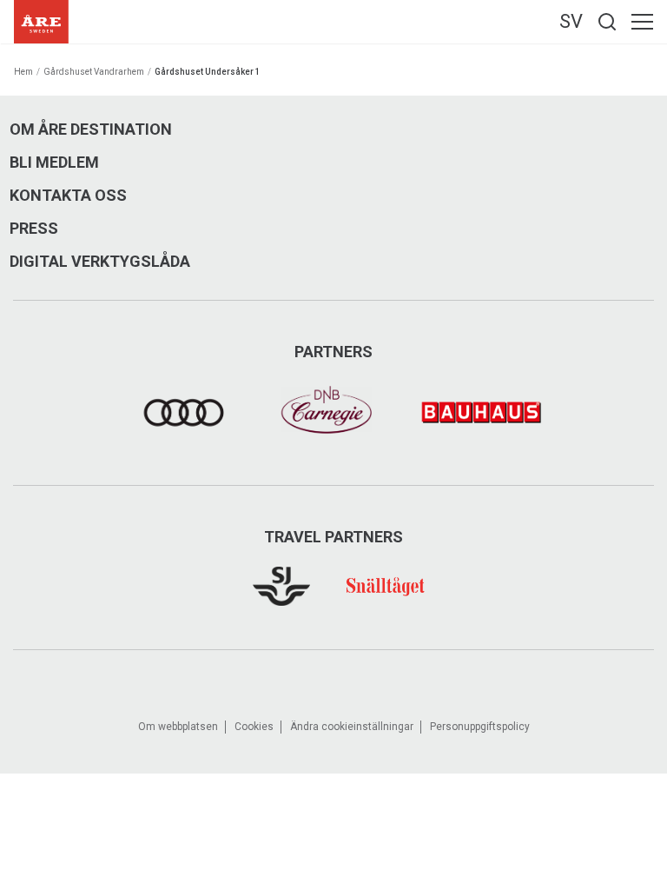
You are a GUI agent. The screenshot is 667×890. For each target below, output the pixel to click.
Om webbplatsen (178, 727)
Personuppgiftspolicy (480, 727)
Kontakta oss (68, 195)
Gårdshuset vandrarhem (93, 71)
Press (34, 228)
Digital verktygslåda (100, 261)
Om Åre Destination (91, 129)
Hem (23, 71)
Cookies (254, 727)
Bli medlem (54, 162)
